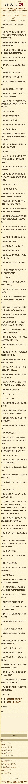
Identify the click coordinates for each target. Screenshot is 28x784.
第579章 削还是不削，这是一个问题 (8, 764)
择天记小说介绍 (9, 8)
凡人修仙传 (14, 9)
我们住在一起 (9, 782)
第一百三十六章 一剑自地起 (6, 752)
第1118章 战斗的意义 (5, 772)
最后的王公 (9, 781)
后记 (2, 741)
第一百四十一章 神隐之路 (6, 743)
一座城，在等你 (20, 781)
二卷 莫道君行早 (12, 10)
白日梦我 (14, 781)
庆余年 (25, 8)
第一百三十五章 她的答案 (6, 753)
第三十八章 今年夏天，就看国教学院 (8, 767)
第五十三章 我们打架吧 (14, 699)
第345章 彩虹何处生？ (5, 770)
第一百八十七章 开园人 (5, 766)
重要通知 (3, 744)
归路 (22, 782)
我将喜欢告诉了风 (16, 782)
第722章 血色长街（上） (6, 773)
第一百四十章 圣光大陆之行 (6, 746)
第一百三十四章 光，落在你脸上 (7, 755)
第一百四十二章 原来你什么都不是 (8, 763)
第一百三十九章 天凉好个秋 (6, 747)
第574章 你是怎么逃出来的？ (7, 760)
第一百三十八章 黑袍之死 (6, 749)
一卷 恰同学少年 (5, 10)
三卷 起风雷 (19, 10)
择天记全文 (3, 8)
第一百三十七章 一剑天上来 (6, 750)
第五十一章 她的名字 (14, 702)
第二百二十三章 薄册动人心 (6, 769)
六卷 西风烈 (13, 12)
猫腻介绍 (15, 8)
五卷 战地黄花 (7, 12)
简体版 (20, 1)
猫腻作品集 (20, 8)
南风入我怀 (3, 781)
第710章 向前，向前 (5, 761)
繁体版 (25, 1)
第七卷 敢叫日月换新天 (12, 20)
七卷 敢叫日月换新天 (21, 12)
